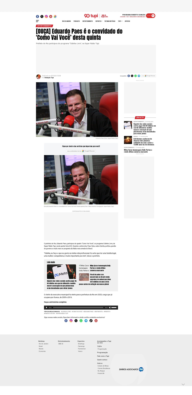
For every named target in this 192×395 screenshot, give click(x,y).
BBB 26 (60, 344)
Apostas (127, 21)
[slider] (114, 307)
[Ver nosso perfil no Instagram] (71, 322)
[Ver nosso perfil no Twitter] (76, 322)
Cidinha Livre (66, 311)
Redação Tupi (49, 77)
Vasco (80, 351)
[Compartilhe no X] (132, 76)
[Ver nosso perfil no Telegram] (86, 322)
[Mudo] (110, 308)
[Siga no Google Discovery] (148, 77)
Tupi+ (120, 21)
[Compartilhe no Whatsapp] (135, 76)
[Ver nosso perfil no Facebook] (66, 322)
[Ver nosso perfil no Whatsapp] (81, 322)
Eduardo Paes (88, 311)
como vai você (77, 311)
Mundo (41, 349)
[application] (81, 308)
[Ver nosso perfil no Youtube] (96, 322)
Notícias (41, 341)
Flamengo (81, 346)
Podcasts (77, 21)
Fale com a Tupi (103, 356)
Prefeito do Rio (50, 313)
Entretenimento (87, 21)
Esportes (98, 21)
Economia (42, 351)
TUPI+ (99, 346)
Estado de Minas (103, 366)
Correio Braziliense (104, 368)
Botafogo (81, 344)
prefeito (107, 311)
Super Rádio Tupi (62, 313)
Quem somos (102, 360)
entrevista (99, 311)
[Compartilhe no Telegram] (139, 76)
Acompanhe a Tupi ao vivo (104, 342)
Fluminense (82, 349)
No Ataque (101, 371)
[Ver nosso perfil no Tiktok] (91, 322)
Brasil (40, 346)
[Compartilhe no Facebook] (129, 76)
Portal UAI (101, 373)
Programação (102, 349)
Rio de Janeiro (66, 21)
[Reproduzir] (47, 308)
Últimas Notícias (110, 21)
